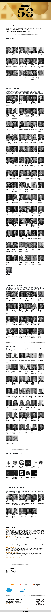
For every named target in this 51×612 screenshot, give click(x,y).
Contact (29, 1)
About (17, 1)
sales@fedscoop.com (10, 603)
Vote (34, 1)
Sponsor (23, 1)
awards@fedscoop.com (28, 608)
